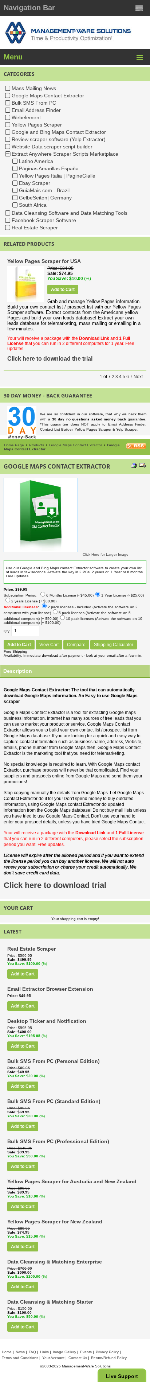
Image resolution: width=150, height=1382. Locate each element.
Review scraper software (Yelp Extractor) (59, 139)
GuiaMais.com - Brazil (44, 190)
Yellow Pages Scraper (37, 125)
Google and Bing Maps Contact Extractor (59, 132)
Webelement (26, 117)
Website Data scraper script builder (52, 147)
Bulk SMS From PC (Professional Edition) (58, 1141)
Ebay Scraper (34, 183)
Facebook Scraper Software (44, 220)
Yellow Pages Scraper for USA (44, 261)
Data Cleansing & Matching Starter (50, 1302)
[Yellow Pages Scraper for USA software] (25, 300)
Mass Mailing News (34, 88)
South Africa (33, 205)
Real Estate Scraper (35, 227)
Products (36, 445)
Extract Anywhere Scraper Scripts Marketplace (65, 154)
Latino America (36, 161)
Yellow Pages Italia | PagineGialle (57, 176)
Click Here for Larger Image (106, 554)
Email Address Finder (36, 110)
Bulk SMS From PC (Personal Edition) (53, 1061)
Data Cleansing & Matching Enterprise (54, 1262)
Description (17, 671)
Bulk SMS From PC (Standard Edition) (53, 1101)
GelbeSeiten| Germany (45, 198)
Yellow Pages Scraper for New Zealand (54, 1221)
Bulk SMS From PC (34, 103)
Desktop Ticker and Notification (46, 1021)
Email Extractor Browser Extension (50, 989)
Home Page (14, 445)
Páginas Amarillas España (49, 168)
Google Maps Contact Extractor (48, 95)
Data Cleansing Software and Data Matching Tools (69, 213)
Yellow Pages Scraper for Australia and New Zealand (72, 1181)
